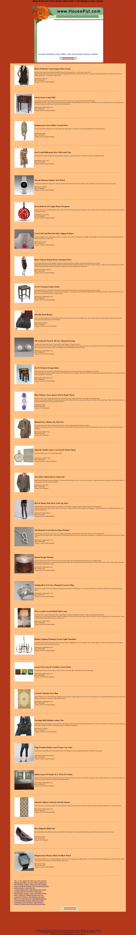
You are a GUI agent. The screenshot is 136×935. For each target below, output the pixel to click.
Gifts (68, 54)
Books (80, 54)
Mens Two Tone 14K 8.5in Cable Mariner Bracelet (30, 899)
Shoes (58, 54)
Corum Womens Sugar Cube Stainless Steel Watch (30, 890)
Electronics (86, 54)
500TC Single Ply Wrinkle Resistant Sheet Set (28, 895)
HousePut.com (69, 934)
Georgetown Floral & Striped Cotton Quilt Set (28, 902)
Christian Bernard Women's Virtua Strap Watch (29, 900)
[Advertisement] (68, 39)
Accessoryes (39, 930)
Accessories (42, 54)
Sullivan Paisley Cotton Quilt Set (24, 888)
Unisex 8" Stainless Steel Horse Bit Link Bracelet (29, 904)
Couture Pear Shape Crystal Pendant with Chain (29, 897)
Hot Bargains (51, 54)
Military (63, 54)
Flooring (74, 54)
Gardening (94, 54)
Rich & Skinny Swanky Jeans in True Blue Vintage (30, 884)
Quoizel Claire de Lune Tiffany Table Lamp (28, 891)
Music (98, 930)
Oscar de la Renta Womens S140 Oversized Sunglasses (31, 886)
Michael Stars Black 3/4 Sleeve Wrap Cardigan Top (30, 882)
